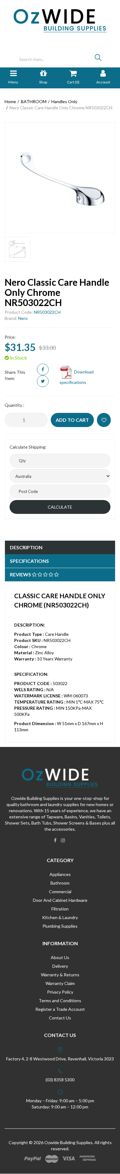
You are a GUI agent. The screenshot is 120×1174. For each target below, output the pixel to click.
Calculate (60, 507)
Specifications (29, 561)
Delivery (60, 966)
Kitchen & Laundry (60, 917)
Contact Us (60, 1017)
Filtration (60, 908)
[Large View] (17, 249)
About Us (60, 957)
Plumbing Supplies (60, 926)
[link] (55, 840)
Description (26, 547)
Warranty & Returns (60, 974)
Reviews (21, 574)
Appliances (60, 874)
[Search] (98, 59)
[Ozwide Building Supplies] (60, 20)
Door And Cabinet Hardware (60, 900)
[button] (104, 420)
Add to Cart (72, 420)
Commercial (60, 891)
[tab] (60, 548)
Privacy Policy (60, 991)
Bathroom (60, 883)
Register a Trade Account (60, 1009)
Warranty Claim (60, 983)
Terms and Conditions (60, 1000)
